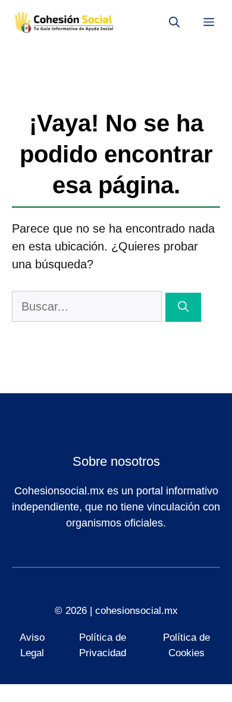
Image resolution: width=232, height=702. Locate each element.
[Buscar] (183, 307)
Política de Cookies (186, 645)
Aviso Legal (32, 645)
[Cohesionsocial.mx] (65, 22)
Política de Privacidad (102, 645)
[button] (174, 22)
